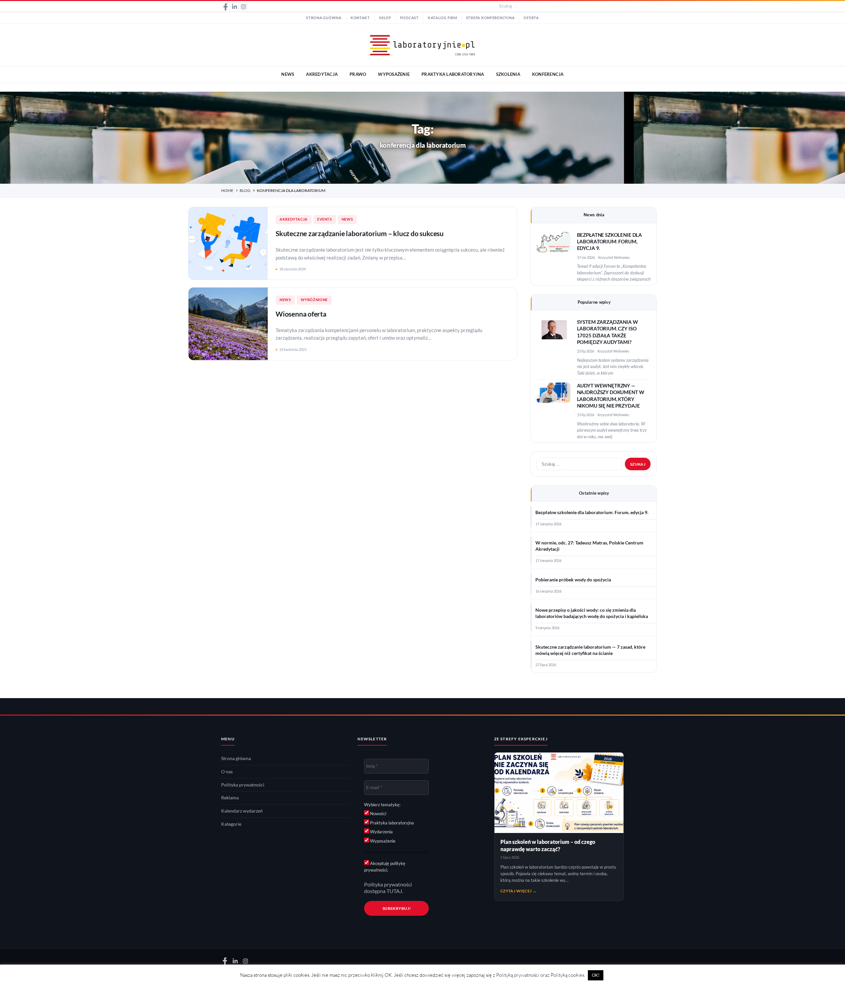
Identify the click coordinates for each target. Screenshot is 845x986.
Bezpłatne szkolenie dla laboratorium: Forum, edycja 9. (609, 241)
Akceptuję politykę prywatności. (384, 867)
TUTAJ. (395, 891)
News (347, 219)
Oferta (531, 18)
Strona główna (324, 18)
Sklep (385, 18)
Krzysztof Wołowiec (614, 257)
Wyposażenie (382, 841)
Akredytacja (294, 219)
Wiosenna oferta (301, 314)
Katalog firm (442, 18)
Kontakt (360, 18)
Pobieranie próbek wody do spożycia (573, 579)
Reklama (230, 797)
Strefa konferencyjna (490, 18)
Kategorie (231, 824)
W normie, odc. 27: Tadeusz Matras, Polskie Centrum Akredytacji (589, 546)
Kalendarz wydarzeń (242, 811)
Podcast (409, 18)
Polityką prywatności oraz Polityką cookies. (540, 975)
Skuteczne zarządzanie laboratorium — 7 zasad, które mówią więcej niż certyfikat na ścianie (590, 650)
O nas (227, 771)
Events (324, 219)
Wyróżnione (314, 300)
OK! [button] (595, 975)
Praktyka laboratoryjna (391, 822)
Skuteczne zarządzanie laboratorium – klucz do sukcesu (360, 233)
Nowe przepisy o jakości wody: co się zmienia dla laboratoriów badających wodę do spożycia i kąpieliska (591, 613)
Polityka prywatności (242, 784)
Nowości (377, 813)
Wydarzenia (381, 831)
